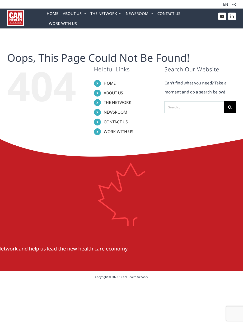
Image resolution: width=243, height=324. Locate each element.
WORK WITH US (118, 131)
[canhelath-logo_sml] (15, 11)
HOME (110, 83)
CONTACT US (116, 122)
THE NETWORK (117, 102)
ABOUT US (113, 93)
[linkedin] (232, 16)
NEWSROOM (115, 112)
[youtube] (222, 16)
